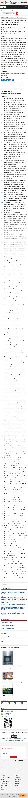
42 (2, 513)
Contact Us (4, 638)
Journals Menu (6, 584)
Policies (17, 775)
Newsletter (4, 633)
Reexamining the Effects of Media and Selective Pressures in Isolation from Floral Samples (12, 592)
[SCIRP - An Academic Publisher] (10, 2)
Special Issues (18, 773)
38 (2, 467)
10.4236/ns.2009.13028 (9, 31)
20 (2, 274)
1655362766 (6, 716)
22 (2, 296)
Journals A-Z (4, 763)
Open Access (18, 777)
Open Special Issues (7, 622)
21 (2, 286)
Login (3, 7)
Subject (2, 765)
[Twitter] (2, 703)
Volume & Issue (4, 789)
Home (4, 10)
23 (2, 304)
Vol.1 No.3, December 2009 (15, 17)
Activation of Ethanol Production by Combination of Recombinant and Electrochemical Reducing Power (14, 601)
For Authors (17, 767)
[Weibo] (22, 703)
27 (2, 348)
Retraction (17, 783)
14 (2, 218)
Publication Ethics (19, 779)
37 (2, 457)
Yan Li (23, 27)
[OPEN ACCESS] (23, 2)
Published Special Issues (8, 625)
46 (2, 557)
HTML (19, 31)
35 (2, 435)
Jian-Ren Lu (10, 27)
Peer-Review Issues (19, 769)
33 (2, 409)
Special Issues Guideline (8, 628)
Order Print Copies (5, 781)
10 (2, 180)
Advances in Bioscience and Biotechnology (12, 682)
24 (2, 314)
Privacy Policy (18, 785)
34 (2, 423)
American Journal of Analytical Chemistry (12, 666)
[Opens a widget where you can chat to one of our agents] (23, 795)
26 (2, 340)
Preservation (18, 781)
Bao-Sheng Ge (4, 29)
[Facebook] (9, 703)
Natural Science (4, 17)
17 (2, 242)
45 (2, 543)
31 (2, 392)
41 (2, 501)
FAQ (2, 641)
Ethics (16, 763)
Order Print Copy (5, 636)
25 (2, 326)
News (2, 773)
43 (2, 525)
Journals (9, 10)
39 (2, 475)
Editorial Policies (18, 765)
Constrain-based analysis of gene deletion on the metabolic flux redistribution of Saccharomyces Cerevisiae (13, 613)
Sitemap (3, 769)
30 (2, 384)
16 (2, 234)
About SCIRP (19, 761)
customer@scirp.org (8, 711)
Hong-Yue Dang (17, 27)
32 (2, 399)
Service (3, 775)
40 (2, 487)
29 (2, 372)
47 (2, 569)
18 (2, 254)
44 (2, 535)
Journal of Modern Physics (9, 649)
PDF (16, 31)
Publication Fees (19, 771)
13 (2, 212)
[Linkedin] (15, 703)
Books (2, 767)
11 (2, 192)
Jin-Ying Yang (4, 27)
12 (2, 202)
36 (2, 445)
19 (2, 264)
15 (2, 228)
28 (2, 360)
